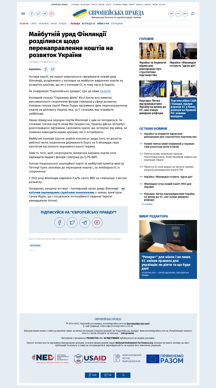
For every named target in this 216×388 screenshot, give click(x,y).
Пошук (63, 23)
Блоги (108, 5)
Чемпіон (139, 5)
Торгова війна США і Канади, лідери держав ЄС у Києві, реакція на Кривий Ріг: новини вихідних (183, 108)
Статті (34, 23)
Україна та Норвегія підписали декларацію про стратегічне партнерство (152, 69)
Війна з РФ (103, 23)
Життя (131, 5)
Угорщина (117, 23)
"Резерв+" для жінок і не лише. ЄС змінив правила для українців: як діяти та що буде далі (166, 262)
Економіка (85, 5)
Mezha (155, 5)
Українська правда (59, 4)
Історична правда (120, 5)
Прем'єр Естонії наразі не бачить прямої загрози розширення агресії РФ (169, 168)
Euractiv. (105, 91)
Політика (75, 5)
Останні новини (153, 128)
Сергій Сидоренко (166, 273)
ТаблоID (147, 5)
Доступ (162, 5)
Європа (94, 5)
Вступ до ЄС (88, 23)
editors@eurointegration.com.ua (116, 326)
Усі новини (147, 204)
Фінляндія (35, 245)
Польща (75, 23)
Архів (54, 23)
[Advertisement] (78, 273)
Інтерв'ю (44, 23)
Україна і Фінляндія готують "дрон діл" (183, 64)
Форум (101, 5)
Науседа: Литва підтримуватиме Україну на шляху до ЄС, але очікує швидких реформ (152, 107)
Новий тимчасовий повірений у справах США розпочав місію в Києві (169, 145)
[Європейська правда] (108, 13)
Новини (24, 23)
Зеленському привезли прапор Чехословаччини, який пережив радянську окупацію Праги (170, 156)
